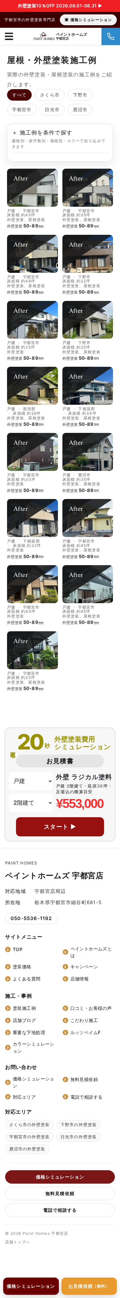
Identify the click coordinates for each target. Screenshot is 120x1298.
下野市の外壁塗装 (78, 1124)
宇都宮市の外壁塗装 (29, 1136)
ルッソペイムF (85, 1032)
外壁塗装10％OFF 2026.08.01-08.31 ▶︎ (60, 5)
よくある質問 (27, 978)
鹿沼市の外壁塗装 (27, 1148)
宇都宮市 (21, 109)
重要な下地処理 (29, 1032)
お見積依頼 (88, 1286)
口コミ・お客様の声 (91, 1008)
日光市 (52, 109)
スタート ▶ (60, 826)
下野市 (80, 94)
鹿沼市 (80, 109)
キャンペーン (84, 966)
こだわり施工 (84, 1020)
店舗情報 (79, 978)
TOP (17, 949)
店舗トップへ (17, 1242)
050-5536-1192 (31, 918)
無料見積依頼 (84, 1079)
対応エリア (24, 1097)
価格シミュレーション (91, 19)
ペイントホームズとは (91, 952)
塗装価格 (22, 966)
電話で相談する (86, 1097)
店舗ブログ (24, 1020)
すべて (19, 94)
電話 (110, 36)
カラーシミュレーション (33, 1047)
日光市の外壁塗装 (78, 1136)
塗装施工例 (24, 1008)
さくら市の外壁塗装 (29, 1124)
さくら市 (49, 94)
